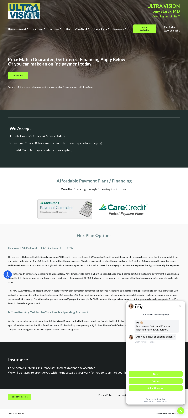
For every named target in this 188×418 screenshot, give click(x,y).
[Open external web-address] (64, 209)
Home (11, 28)
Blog (68, 28)
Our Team (37, 28)
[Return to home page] (24, 11)
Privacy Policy (105, 395)
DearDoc (20, 413)
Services (54, 28)
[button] (144, 28)
